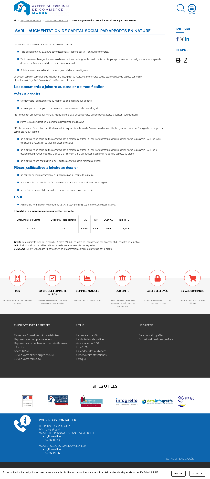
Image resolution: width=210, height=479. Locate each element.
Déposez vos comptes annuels (33, 339)
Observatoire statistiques (91, 355)
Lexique (81, 359)
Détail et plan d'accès (180, 459)
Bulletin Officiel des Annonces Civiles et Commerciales (53, 249)
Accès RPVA (21, 351)
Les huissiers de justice (90, 339)
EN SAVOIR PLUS (149, 472)
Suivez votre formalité (27, 359)
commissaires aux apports (65, 51)
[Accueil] (15, 20)
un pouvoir (26, 175)
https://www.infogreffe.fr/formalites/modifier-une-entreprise (44, 80)
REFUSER (178, 473)
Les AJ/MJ (82, 347)
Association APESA (88, 343)
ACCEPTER (197, 473)
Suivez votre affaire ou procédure (34, 355)
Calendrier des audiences (91, 351)
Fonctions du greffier (151, 335)
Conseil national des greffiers (156, 339)
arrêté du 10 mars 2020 (58, 242)
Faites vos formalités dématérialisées (36, 335)
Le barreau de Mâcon (89, 335)
